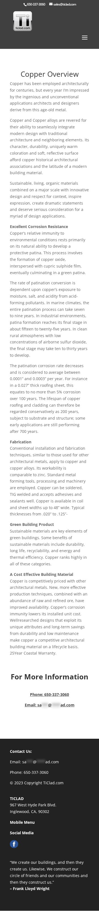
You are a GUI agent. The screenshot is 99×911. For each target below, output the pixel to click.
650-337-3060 (36, 4)
